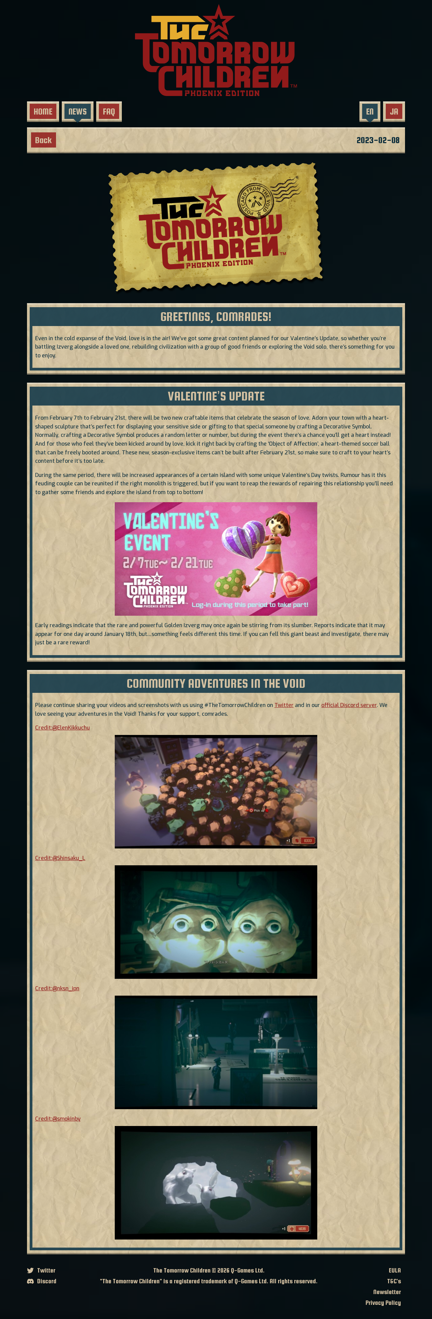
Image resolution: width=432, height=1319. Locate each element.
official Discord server (349, 705)
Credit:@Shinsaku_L (60, 858)
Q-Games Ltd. (248, 1270)
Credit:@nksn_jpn (57, 988)
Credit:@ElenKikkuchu (62, 727)
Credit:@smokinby (58, 1118)
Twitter (284, 705)
